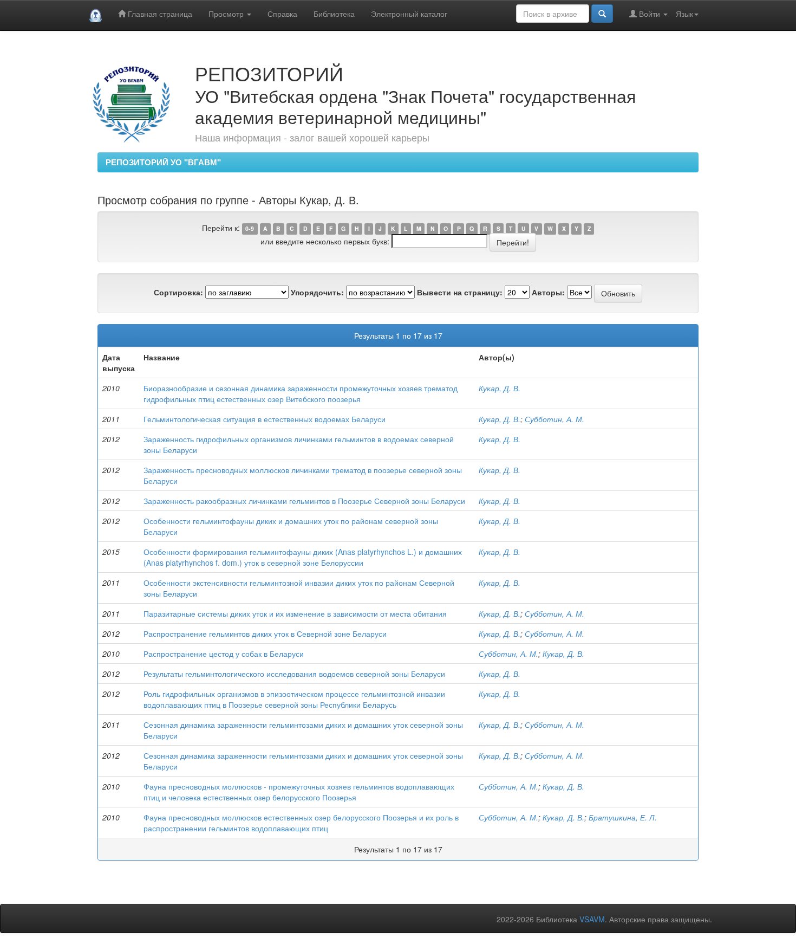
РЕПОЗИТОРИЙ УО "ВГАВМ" (163, 162)
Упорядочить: (317, 292)
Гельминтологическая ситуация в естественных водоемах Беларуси (264, 418)
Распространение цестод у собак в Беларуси (223, 653)
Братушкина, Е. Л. (623, 817)
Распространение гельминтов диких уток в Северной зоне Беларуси (265, 633)
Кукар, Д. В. (499, 388)
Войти (649, 13)
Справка (282, 13)
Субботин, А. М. (554, 418)
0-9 (249, 228)
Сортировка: (178, 292)
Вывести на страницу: (460, 292)
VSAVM (592, 919)
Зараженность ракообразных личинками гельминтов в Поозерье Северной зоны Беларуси (304, 500)
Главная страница (159, 13)
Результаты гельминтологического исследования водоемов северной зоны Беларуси (294, 673)
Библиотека (334, 13)
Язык (684, 13)
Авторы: (548, 292)
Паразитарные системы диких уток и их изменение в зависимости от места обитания (295, 613)
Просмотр (227, 13)
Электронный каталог (409, 13)
